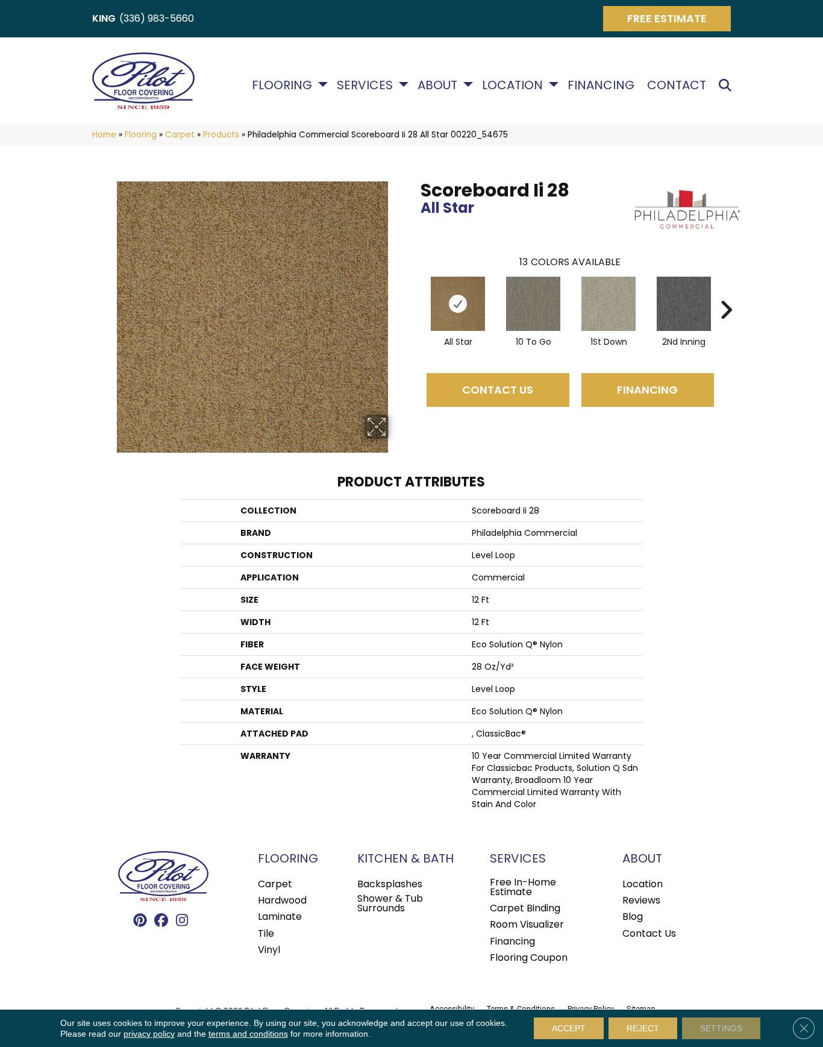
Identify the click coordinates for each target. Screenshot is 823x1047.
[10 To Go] (533, 304)
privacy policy (149, 1034)
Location (512, 85)
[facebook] (161, 921)
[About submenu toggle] (468, 84)
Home (104, 134)
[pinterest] (140, 921)
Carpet (180, 134)
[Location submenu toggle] (554, 84)
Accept (569, 1028)
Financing (601, 85)
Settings (721, 1028)
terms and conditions (248, 1034)
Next (726, 292)
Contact (676, 85)
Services (365, 85)
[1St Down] (608, 304)
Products (221, 134)
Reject (643, 1028)
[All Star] (458, 304)
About (437, 85)
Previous (414, 292)
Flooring (282, 85)
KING (104, 18)
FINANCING (647, 389)
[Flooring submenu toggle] (323, 84)
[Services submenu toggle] (403, 84)
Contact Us (497, 389)
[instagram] (182, 921)
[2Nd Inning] (684, 304)
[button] (727, 85)
